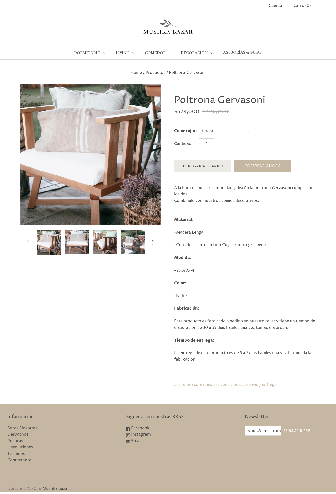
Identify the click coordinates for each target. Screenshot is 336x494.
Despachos (17, 434)
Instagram (140, 434)
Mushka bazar (55, 488)
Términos (16, 453)
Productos (155, 72)
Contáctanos (19, 460)
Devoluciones (20, 447)
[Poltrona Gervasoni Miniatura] (48, 242)
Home (136, 72)
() (302, 5)
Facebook (139, 428)
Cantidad (182, 143)
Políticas (15, 441)
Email (135, 441)
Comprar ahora (262, 166)
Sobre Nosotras (22, 428)
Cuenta (275, 5)
